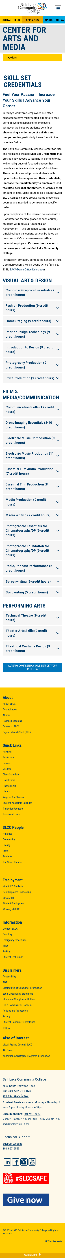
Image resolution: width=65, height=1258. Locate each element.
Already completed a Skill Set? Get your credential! (32, 667)
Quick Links (31, 1254)
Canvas (6, 763)
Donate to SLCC (11, 726)
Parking (6, 951)
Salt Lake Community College (32, 8)
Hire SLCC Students (13, 886)
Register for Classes (13, 797)
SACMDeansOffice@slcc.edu (27, 269)
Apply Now (32, 20)
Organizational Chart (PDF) (17, 732)
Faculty (6, 845)
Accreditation (10, 709)
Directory (7, 934)
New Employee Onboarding (17, 892)
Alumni (6, 715)
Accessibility (9, 976)
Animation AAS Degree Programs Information (26, 1056)
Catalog (7, 768)
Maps (5, 945)
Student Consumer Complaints (19, 1022)
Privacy (6, 1016)
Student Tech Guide (13, 957)
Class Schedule (11, 774)
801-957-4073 (32, 1114)
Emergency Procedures (15, 940)
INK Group (8, 1050)
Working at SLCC (11, 909)
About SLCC (9, 703)
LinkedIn (7, 1162)
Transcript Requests (13, 808)
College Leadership (13, 721)
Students (7, 856)
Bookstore (8, 757)
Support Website (12, 1143)
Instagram (24, 1162)
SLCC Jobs (8, 897)
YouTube (32, 1162)
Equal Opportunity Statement (18, 993)
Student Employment (14, 903)
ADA (5, 982)
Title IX (6, 1027)
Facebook (15, 1162)
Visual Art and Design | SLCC (17, 1044)
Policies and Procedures (15, 1010)
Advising (7, 751)
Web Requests (54, 1241)
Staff (5, 851)
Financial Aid (9, 786)
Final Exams (9, 780)
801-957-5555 (11, 1148)
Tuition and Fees (11, 814)
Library (6, 791)
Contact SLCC (11, 20)
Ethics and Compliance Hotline (19, 999)
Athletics (7, 833)
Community (9, 839)
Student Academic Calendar (17, 802)
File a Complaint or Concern (17, 1005)
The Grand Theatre (12, 862)
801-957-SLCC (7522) (16, 1095)
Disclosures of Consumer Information (22, 988)
